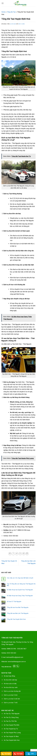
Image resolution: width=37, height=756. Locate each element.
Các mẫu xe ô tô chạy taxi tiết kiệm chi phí (20, 578)
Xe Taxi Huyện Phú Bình (11, 725)
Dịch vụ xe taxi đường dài (12, 691)
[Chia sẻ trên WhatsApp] (9, 553)
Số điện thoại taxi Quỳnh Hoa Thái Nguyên (20, 590)
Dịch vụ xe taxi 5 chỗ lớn (12, 699)
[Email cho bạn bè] (20, 553)
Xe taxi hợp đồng (9, 676)
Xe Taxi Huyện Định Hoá (11, 740)
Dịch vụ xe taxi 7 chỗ (10, 703)
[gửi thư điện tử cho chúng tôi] (14, 666)
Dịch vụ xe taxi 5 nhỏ (10, 695)
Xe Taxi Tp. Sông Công (11, 717)
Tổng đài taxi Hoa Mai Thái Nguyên (17, 607)
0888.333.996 (11, 649)
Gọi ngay (7, 754)
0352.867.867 (21, 649)
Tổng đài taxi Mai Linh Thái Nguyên (17, 613)
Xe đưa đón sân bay (10, 680)
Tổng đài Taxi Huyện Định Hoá (16, 619)
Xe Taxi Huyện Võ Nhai (11, 736)
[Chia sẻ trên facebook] (13, 553)
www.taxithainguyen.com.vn (17, 661)
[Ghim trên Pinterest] (23, 553)
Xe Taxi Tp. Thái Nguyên (11, 713)
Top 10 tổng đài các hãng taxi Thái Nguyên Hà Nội (21, 584)
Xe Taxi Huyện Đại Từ (11, 729)
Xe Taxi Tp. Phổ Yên (10, 721)
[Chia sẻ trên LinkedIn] (27, 553)
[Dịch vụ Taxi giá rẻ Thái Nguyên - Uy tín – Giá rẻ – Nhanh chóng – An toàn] (19, 3)
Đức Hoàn (22, 24)
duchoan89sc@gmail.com (14, 657)
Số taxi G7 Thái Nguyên (14, 601)
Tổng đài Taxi (11, 12)
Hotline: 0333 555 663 (8, 653)
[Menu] (2, 3)
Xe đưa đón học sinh (10, 687)
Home (3, 12)
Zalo (32, 754)
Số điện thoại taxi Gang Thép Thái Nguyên (20, 595)
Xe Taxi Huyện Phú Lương (12, 733)
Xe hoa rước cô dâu (10, 683)
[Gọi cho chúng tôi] (17, 666)
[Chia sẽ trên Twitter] (16, 553)
